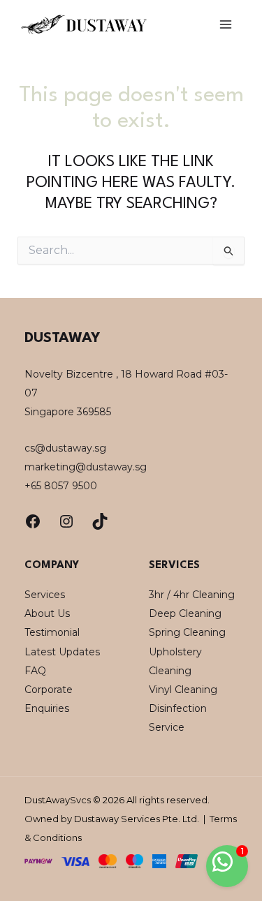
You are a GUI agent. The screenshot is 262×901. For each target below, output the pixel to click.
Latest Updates (62, 652)
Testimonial (52, 632)
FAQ (35, 670)
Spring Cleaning (187, 632)
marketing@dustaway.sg (85, 467)
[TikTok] (100, 521)
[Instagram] (66, 521)
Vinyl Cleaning (183, 689)
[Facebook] (32, 521)
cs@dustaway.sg (65, 448)
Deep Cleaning (185, 613)
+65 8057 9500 (60, 485)
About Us (47, 613)
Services (44, 594)
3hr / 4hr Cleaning (192, 594)
